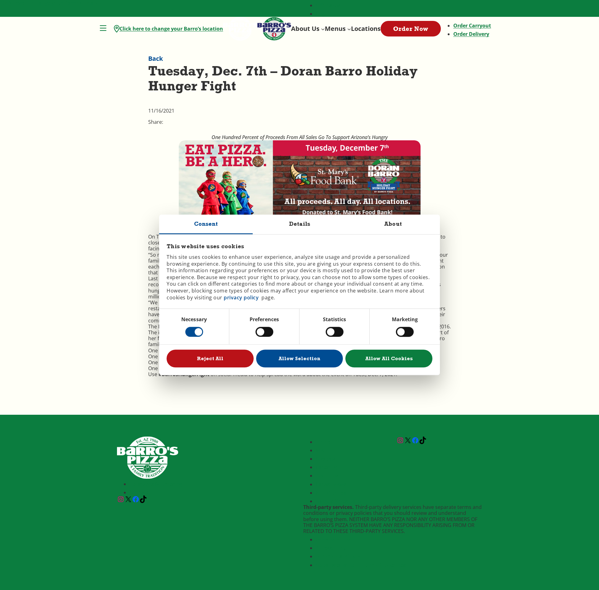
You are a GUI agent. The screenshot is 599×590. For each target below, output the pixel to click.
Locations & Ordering (155, 484)
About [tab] (393, 223)
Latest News (331, 484)
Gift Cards (328, 5)
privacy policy (241, 297)
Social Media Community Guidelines (361, 565)
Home (323, 441)
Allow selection (299, 358)
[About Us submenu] (323, 29)
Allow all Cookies (389, 358)
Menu (323, 450)
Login (322, 13)
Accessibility (331, 547)
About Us (327, 475)
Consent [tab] (206, 223)
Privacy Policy (333, 539)
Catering (326, 467)
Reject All (210, 358)
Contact (139, 492)
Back (155, 58)
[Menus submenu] (349, 29)
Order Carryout (472, 25)
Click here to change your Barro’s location (171, 28)
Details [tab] (299, 223)
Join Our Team (333, 492)
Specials (326, 458)
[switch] (264, 332)
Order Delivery (471, 34)
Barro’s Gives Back (338, 501)
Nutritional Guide (338, 556)
